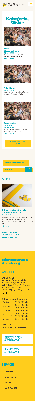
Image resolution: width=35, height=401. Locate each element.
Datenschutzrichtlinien (14, 327)
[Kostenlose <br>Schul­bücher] (17, 82)
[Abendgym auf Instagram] (3, 294)
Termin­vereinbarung (15, 162)
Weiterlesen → (6, 226)
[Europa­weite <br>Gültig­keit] (17, 119)
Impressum (7, 325)
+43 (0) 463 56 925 (13, 287)
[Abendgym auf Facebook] (6, 294)
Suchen (27, 170)
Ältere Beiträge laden (17, 142)
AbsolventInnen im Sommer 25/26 (10, 233)
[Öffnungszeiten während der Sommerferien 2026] (17, 195)
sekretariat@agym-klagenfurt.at (15, 290)
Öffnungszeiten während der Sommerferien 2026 (15, 211)
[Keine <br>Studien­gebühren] (17, 44)
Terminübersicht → (11, 237)
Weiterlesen (9, 59)
